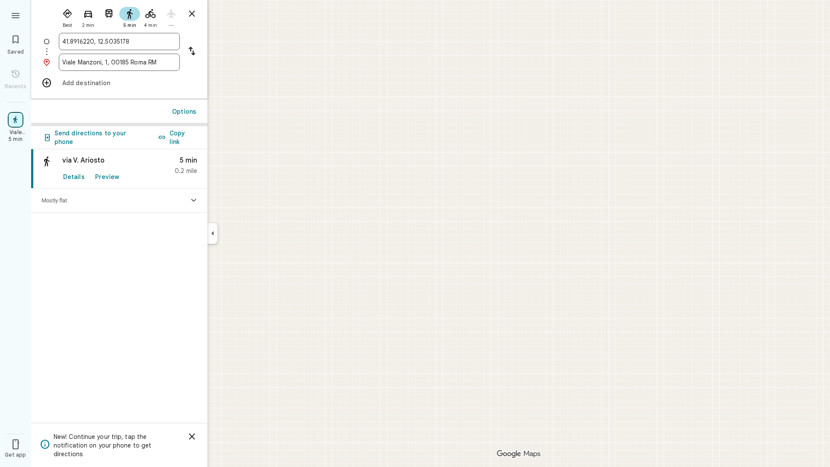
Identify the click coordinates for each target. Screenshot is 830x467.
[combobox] (119, 41)
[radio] (67, 16)
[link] (119, 169)
